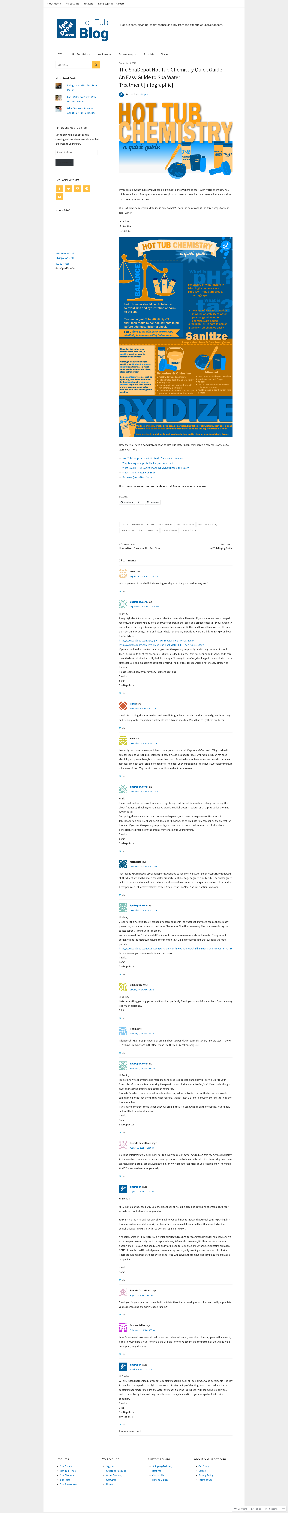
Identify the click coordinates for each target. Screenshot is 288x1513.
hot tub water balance (185, 524)
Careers (202, 1470)
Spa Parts (65, 1479)
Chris (133, 703)
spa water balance (169, 530)
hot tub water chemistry (207, 524)
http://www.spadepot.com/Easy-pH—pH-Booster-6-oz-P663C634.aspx (156, 640)
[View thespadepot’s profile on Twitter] (68, 188)
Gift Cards (111, 1479)
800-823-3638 (62, 263)
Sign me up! (64, 162)
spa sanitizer (153, 530)
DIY (60, 54)
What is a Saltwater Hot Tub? (138, 472)
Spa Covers (87, 3)
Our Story (203, 1466)
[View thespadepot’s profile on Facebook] (59, 188)
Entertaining (126, 54)
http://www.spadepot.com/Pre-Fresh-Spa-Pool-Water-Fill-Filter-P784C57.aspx (161, 645)
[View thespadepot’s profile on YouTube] (59, 196)
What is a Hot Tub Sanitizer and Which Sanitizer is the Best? (155, 468)
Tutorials (149, 54)
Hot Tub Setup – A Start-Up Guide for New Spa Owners (153, 458)
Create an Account (116, 1470)
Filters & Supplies (105, 3)
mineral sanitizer (127, 530)
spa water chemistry (189, 530)
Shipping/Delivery (162, 1466)
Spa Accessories (68, 1484)
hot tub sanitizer (165, 524)
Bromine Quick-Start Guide (137, 477)
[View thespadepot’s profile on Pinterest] (86, 188)
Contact (120, 3)
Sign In (110, 1466)
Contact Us (158, 1475)
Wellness (103, 54)
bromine (124, 524)
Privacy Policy (205, 1475)
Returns (156, 1470)
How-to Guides (72, 3)
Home (109, 1484)
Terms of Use (205, 1479)
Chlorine (150, 524)
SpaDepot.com (54, 3)
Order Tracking (114, 1475)
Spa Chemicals (68, 1475)
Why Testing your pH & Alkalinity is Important (147, 463)
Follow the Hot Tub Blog (71, 127)
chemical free (137, 524)
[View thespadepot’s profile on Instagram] (77, 188)
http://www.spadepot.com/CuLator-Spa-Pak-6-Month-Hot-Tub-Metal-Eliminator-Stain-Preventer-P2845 (175, 948)
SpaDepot (142, 94)
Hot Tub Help (79, 54)
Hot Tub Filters (68, 1470)
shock (141, 530)
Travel (164, 54)
